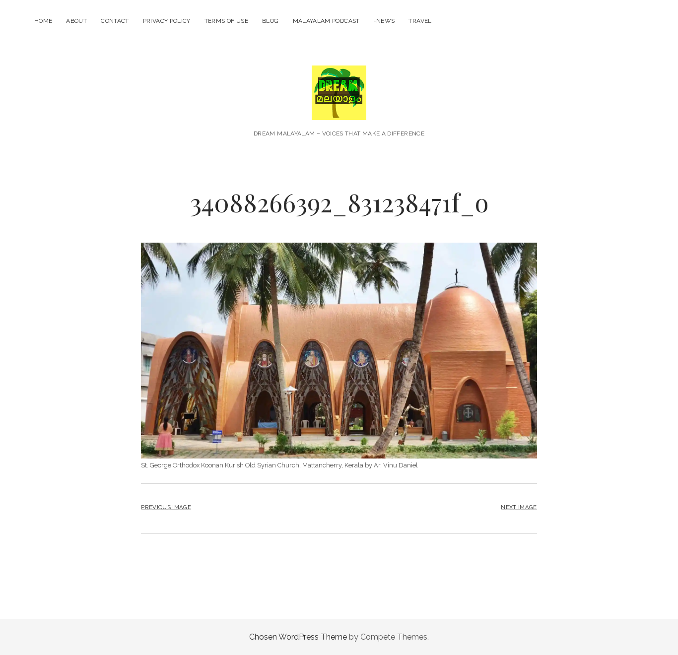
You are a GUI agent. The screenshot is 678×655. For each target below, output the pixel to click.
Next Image (519, 507)
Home (43, 20)
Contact (115, 20)
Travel (419, 20)
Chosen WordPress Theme (298, 637)
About (76, 20)
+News (384, 20)
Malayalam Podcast (326, 20)
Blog (270, 20)
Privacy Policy (167, 20)
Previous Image (166, 507)
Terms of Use (226, 20)
